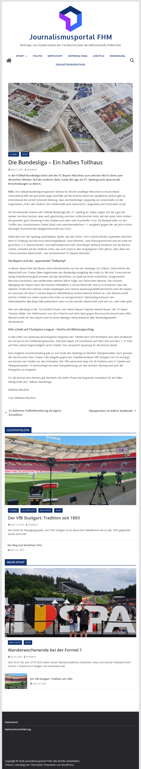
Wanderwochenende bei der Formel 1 (45, 650)
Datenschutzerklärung (18, 729)
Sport (20, 56)
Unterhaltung (77, 56)
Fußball (14, 154)
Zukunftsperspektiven (70, 64)
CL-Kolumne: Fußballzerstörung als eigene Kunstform (35, 412)
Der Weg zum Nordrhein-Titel (25, 545)
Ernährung (117, 56)
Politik (37, 56)
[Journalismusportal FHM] (9, 60)
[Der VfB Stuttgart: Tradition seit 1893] (70, 470)
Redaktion (32, 169)
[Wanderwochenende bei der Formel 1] (70, 602)
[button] (26, 56)
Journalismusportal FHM (70, 36)
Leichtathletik (28, 510)
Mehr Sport (45, 510)
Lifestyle (98, 56)
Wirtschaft (55, 56)
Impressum (11, 722)
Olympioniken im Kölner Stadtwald (110, 410)
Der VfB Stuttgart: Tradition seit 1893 (44, 518)
